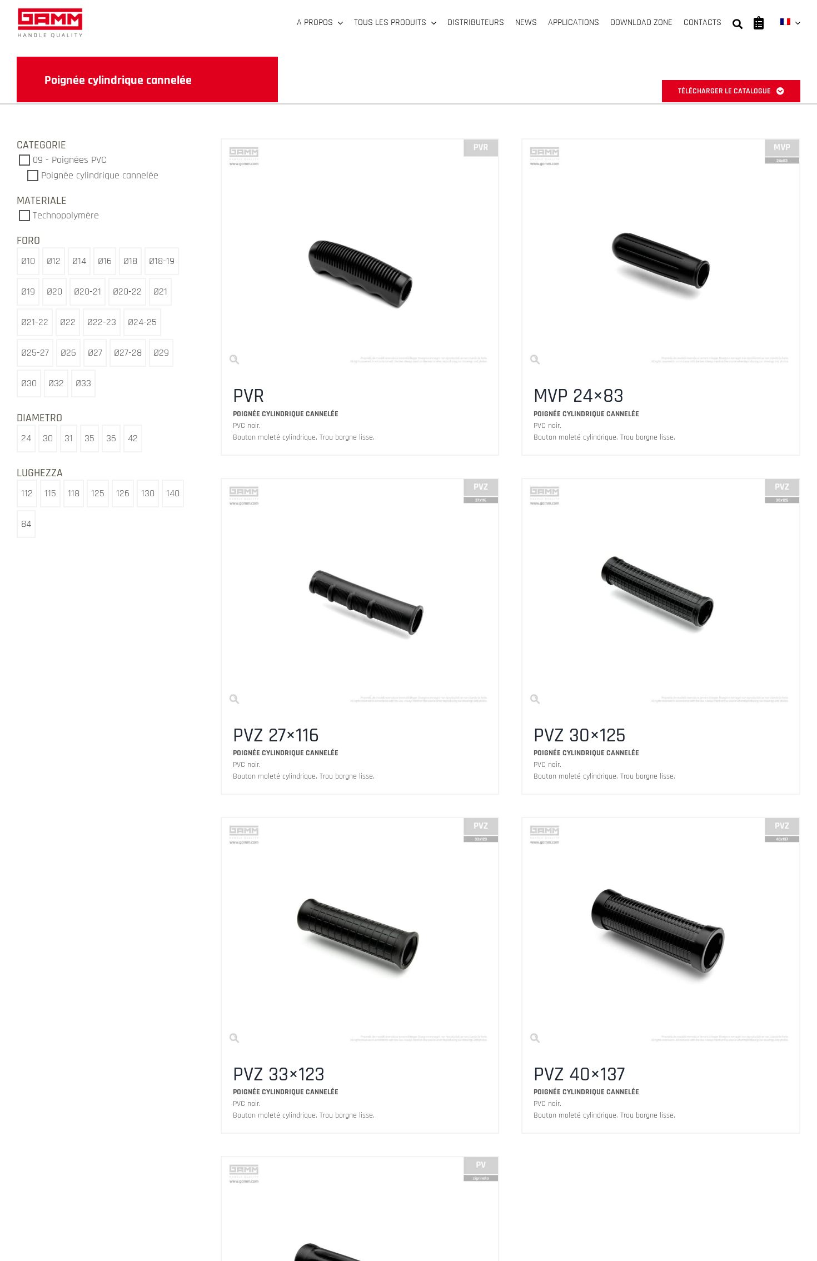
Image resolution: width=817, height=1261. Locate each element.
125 (97, 493)
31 (68, 438)
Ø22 (68, 322)
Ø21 (160, 291)
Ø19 (28, 291)
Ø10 (28, 261)
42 (133, 438)
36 (111, 438)
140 (173, 493)
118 (73, 493)
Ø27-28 (128, 352)
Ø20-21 (87, 291)
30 (48, 438)
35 (89, 438)
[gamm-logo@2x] (50, 12)
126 (122, 493)
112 (27, 493)
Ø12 (54, 261)
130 (148, 493)
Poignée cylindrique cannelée (99, 175)
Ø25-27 (35, 352)
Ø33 (83, 383)
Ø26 (68, 352)
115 (50, 493)
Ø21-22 (34, 322)
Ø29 (161, 352)
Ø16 (105, 261)
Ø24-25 (142, 322)
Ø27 (95, 352)
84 (26, 523)
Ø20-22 (127, 291)
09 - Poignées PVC (70, 159)
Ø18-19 (162, 261)
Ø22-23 (101, 322)
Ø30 (29, 383)
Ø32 (56, 383)
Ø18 (130, 261)
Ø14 (79, 261)
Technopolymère (66, 215)
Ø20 (54, 291)
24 (26, 438)
